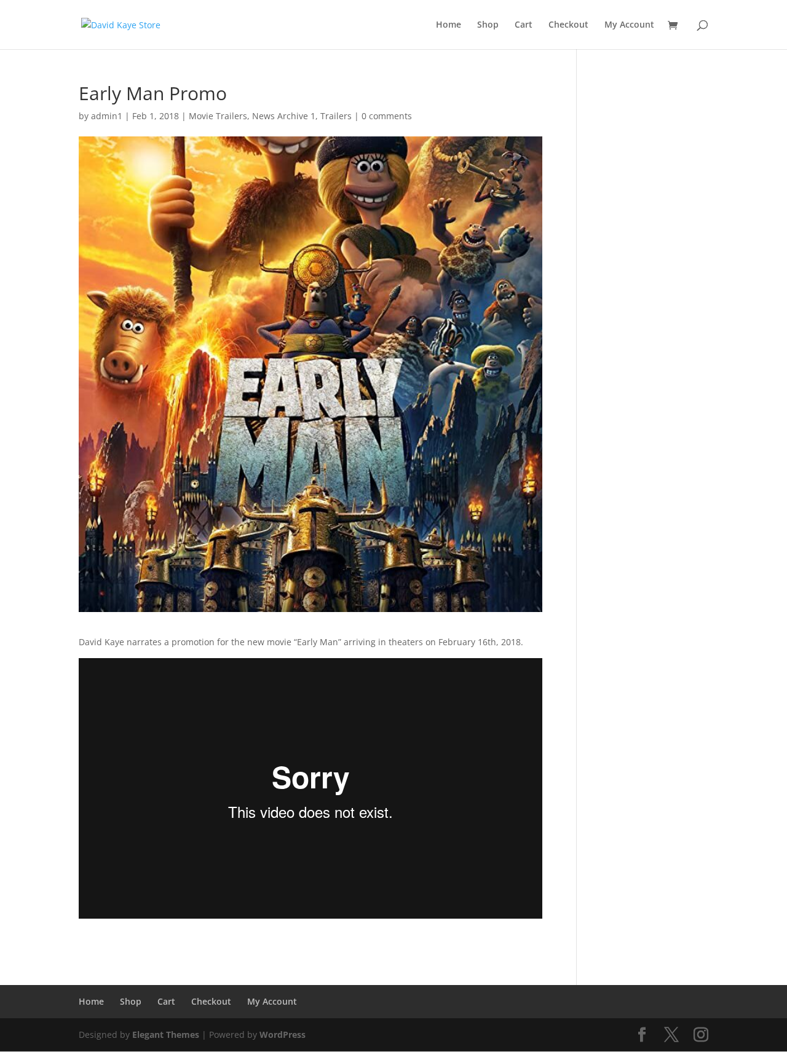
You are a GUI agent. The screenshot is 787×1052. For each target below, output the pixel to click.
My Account (629, 25)
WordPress (282, 1034)
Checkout (568, 25)
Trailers (336, 116)
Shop (488, 25)
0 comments (387, 116)
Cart (523, 25)
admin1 (106, 116)
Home (448, 25)
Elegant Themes (165, 1034)
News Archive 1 (283, 116)
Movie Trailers (218, 116)
